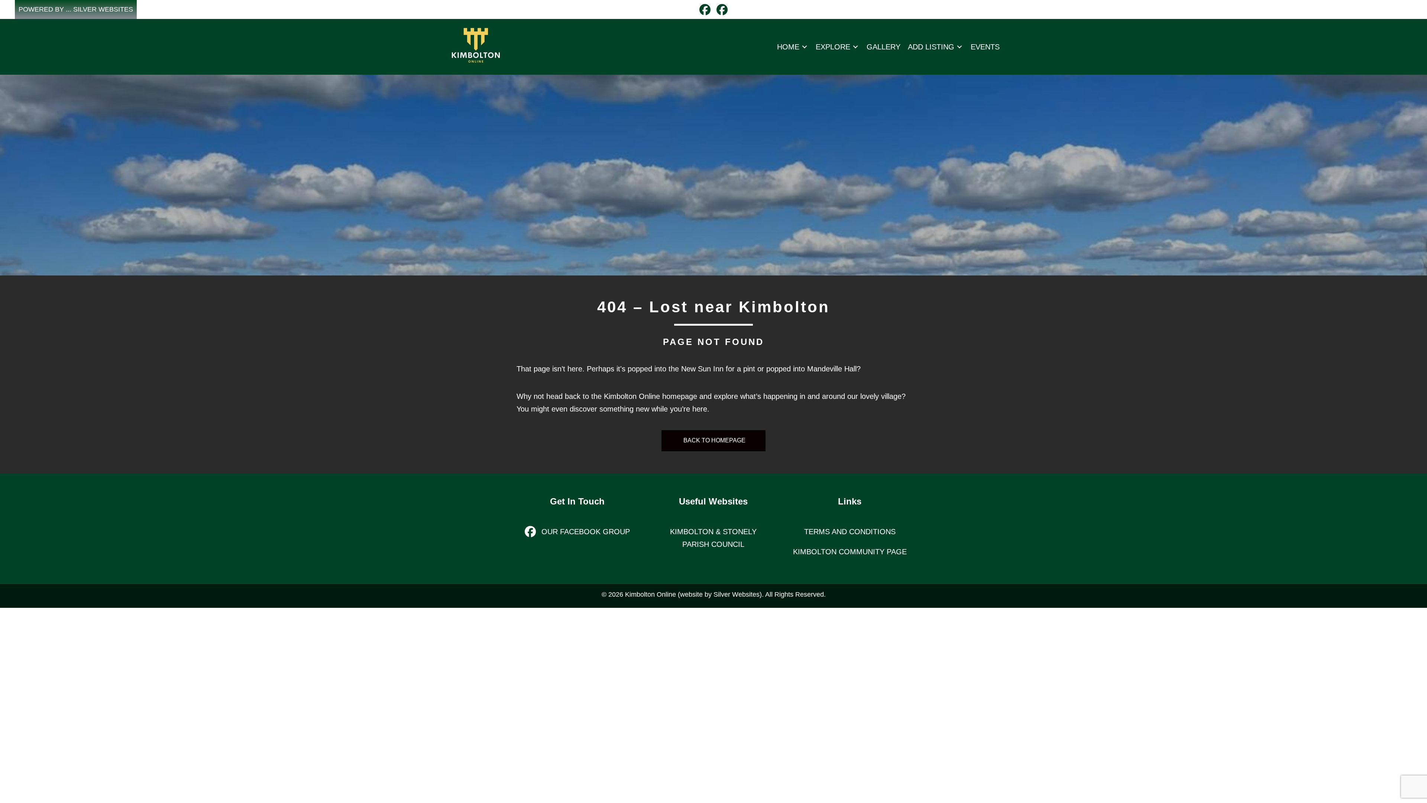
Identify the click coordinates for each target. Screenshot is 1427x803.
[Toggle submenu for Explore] (855, 46)
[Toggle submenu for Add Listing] (959, 46)
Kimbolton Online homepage (650, 396)
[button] (76, 9)
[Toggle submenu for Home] (804, 46)
